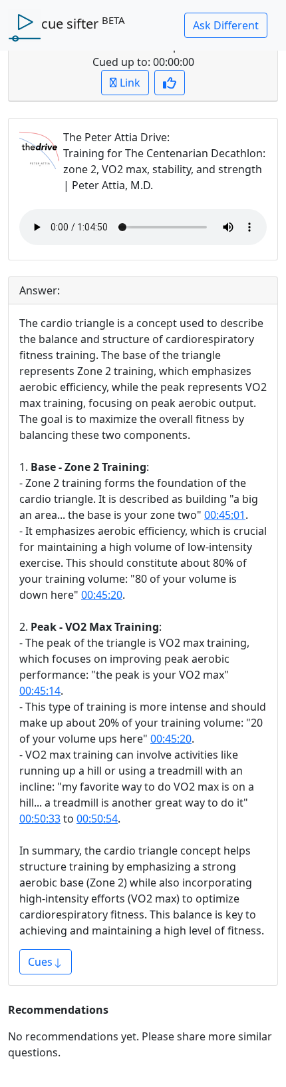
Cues (40, 961)
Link (128, 82)
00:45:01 (224, 515)
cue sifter (83, 23)
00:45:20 (101, 594)
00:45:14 (40, 690)
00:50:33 (40, 818)
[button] (225, 25)
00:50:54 (97, 818)
